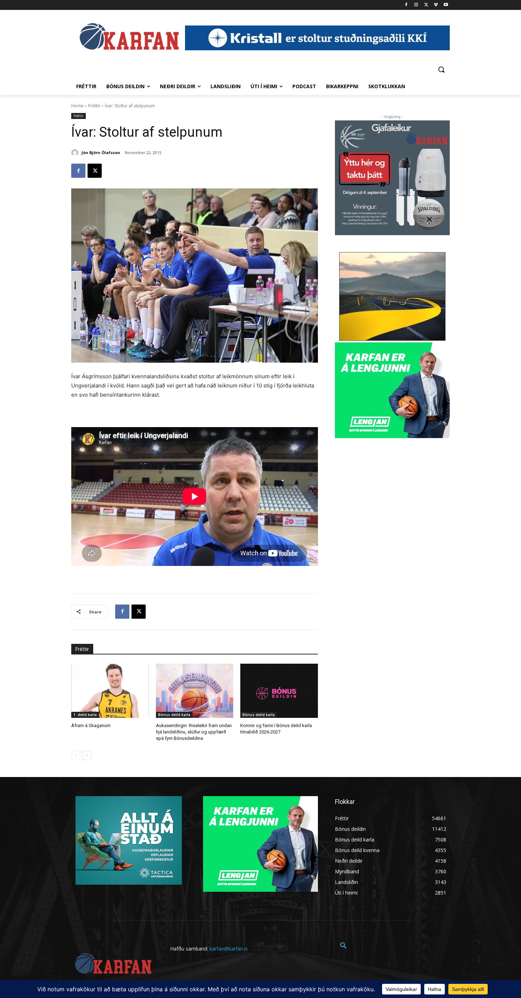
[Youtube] (446, 5)
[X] (426, 5)
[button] (441, 69)
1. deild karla (85, 714)
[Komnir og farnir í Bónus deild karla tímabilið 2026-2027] (279, 691)
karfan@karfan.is (228, 948)
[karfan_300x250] (128, 840)
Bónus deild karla (174, 714)
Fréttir (94, 106)
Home (77, 106)
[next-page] (87, 755)
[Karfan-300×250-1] (392, 390)
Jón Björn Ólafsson (101, 152)
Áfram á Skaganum (91, 725)
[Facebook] (406, 5)
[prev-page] (75, 755)
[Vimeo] (436, 5)
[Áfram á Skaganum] (110, 691)
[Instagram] (416, 5)
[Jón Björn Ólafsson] (75, 152)
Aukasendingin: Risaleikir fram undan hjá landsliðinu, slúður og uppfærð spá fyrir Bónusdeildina (194, 732)
